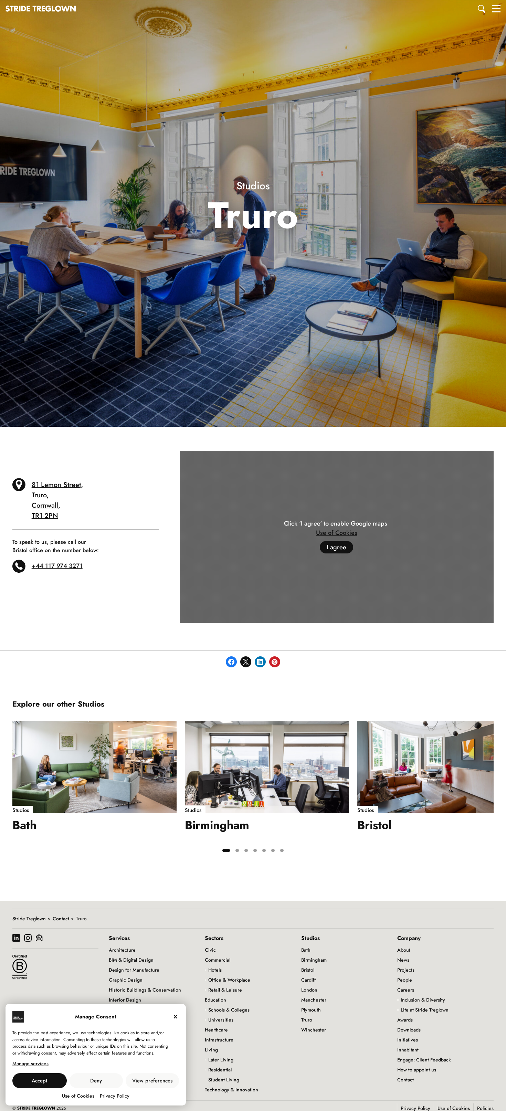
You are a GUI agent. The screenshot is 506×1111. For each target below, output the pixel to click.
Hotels (215, 969)
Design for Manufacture (134, 969)
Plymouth (311, 1009)
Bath (305, 949)
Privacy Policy (114, 1095)
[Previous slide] (17, 789)
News (403, 959)
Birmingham (314, 959)
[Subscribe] (39, 938)
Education (215, 999)
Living (211, 1049)
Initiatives (407, 1039)
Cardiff (308, 979)
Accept (39, 1080)
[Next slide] (488, 789)
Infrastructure (219, 1039)
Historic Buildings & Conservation (145, 989)
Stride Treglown (29, 918)
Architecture (122, 949)
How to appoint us (416, 1069)
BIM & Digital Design (131, 959)
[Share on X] (245, 661)
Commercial (217, 959)
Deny (96, 1080)
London (309, 989)
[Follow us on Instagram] (28, 938)
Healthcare (216, 1029)
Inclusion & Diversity (423, 999)
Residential (220, 1069)
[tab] (226, 850)
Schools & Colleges (229, 1009)
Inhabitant (408, 1049)
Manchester (313, 999)
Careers (405, 989)
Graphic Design (126, 979)
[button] (482, 8)
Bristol (307, 969)
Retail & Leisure (225, 989)
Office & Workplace (229, 979)
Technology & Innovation (231, 1089)
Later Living (220, 1059)
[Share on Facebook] (231, 661)
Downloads (409, 1029)
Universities (220, 1019)
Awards (405, 1019)
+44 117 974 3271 (57, 565)
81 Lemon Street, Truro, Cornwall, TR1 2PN (57, 500)
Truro (306, 1019)
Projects (405, 969)
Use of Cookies (78, 1095)
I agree (336, 547)
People (404, 979)
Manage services (30, 1063)
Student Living (223, 1079)
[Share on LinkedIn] (260, 661)
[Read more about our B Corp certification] (19, 967)
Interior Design (125, 999)
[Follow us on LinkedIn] (16, 938)
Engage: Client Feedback (424, 1059)
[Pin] (274, 661)
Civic (210, 949)
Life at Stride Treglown (425, 1009)
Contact (61, 918)
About (403, 949)
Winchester (313, 1029)
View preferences (152, 1080)
